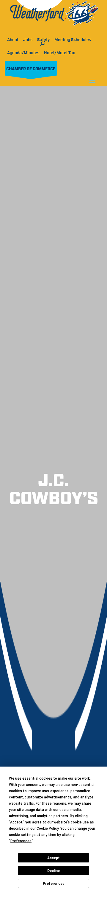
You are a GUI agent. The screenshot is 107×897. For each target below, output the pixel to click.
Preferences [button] (21, 841)
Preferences (53, 884)
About (12, 40)
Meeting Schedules (72, 40)
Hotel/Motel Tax (59, 53)
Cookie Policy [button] (48, 828)
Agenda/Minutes (23, 53)
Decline (53, 871)
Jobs (27, 40)
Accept (53, 858)
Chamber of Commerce (30, 69)
